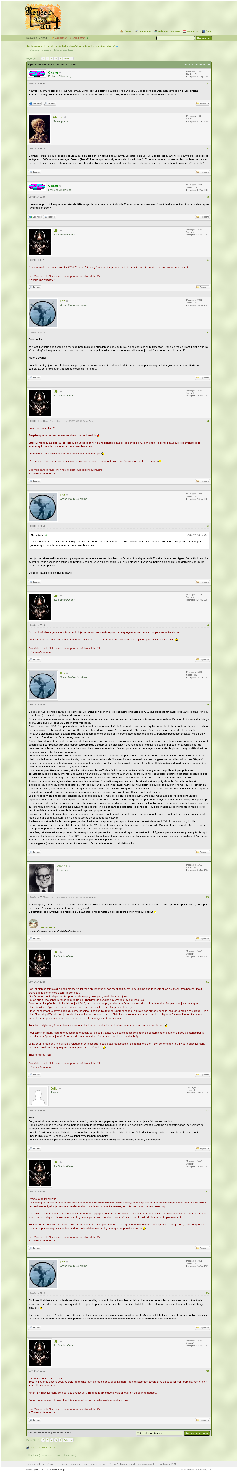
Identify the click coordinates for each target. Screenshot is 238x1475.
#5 (208, 332)
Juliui (54, 1088)
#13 (207, 1192)
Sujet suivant (60, 1432)
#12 (207, 1110)
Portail (127, 31)
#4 (208, 260)
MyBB (35, 1469)
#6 (208, 421)
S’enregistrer (77, 38)
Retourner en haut (79, 1464)
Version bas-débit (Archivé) (104, 1464)
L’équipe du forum (36, 1464)
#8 (208, 625)
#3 (208, 197)
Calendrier (193, 31)
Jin (56, 230)
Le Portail (62, 1464)
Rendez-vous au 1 (35, 46)
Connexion (61, 38)
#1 (208, 84)
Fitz (62, 301)
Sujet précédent (40, 1432)
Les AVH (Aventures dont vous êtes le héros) (92, 46)
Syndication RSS (167, 1464)
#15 (207, 1371)
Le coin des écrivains (57, 46)
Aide (208, 31)
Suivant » (68, 58)
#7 (208, 526)
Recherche (145, 31)
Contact (51, 1464)
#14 (207, 1293)
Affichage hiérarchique (195, 64)
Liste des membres (169, 31)
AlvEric (58, 117)
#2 (208, 148)
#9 (208, 705)
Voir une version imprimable (43, 1447)
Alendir (92, 897)
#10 (207, 897)
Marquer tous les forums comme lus (138, 1464)
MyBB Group (58, 1469)
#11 (207, 982)
